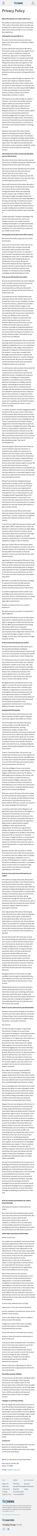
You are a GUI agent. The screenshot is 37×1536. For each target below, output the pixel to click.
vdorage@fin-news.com (8, 1511)
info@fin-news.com (13, 1470)
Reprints (16, 1489)
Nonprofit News (18, 1486)
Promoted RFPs (18, 1494)
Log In (26, 1489)
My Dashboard (29, 1486)
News (15, 1480)
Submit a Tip (6, 1494)
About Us (5, 1484)
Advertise (5, 1486)
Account (27, 1484)
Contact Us (6, 1489)
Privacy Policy (16, 1514)
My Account (29, 1480)
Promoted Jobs (18, 1492)
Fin (3, 1480)
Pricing (4, 1492)
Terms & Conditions (7, 1514)
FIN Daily (16, 1484)
